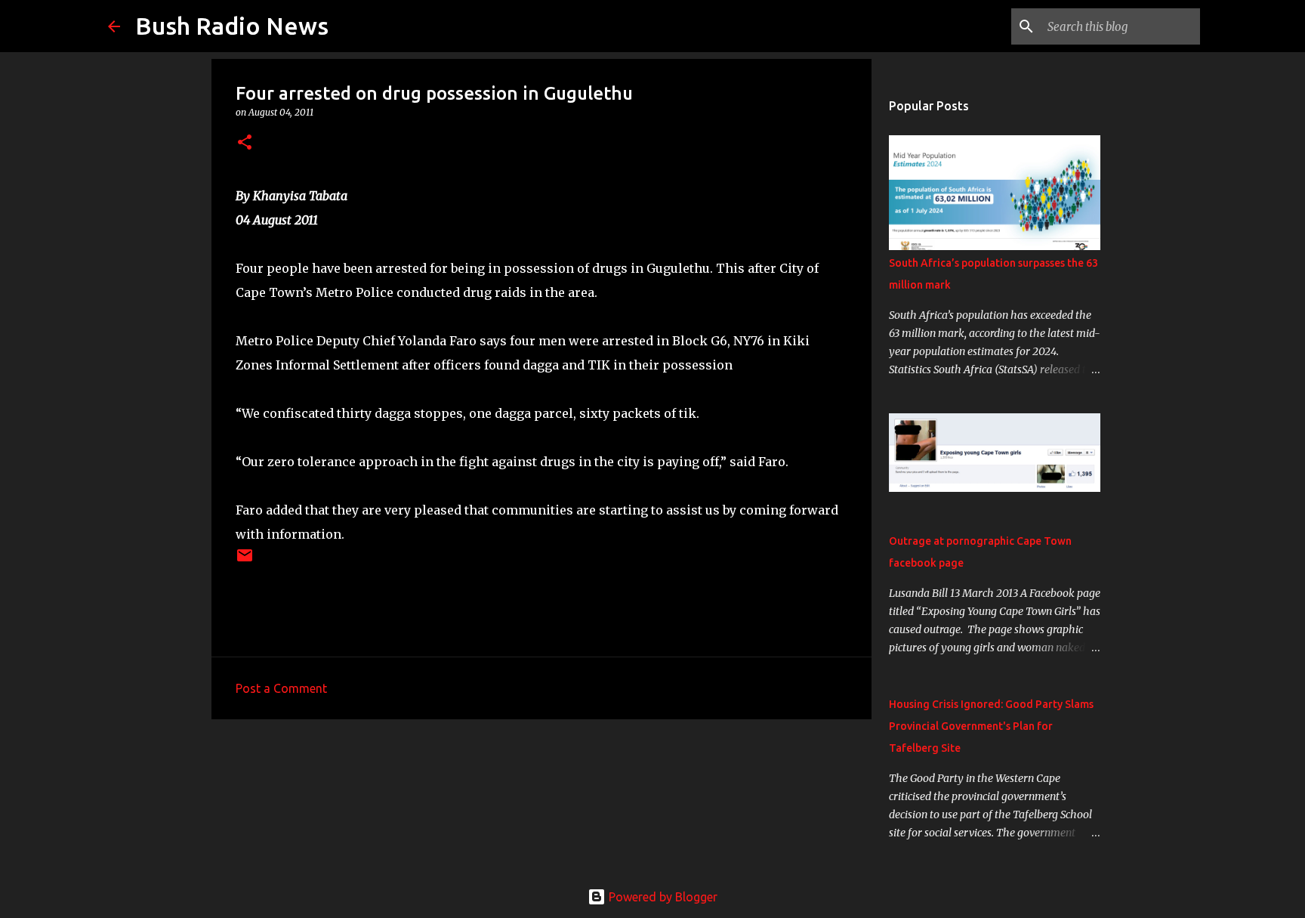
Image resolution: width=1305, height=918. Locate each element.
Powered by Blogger (661, 897)
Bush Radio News (232, 25)
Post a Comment (281, 688)
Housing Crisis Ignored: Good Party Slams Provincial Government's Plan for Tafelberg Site (991, 726)
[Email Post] (245, 561)
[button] (245, 143)
